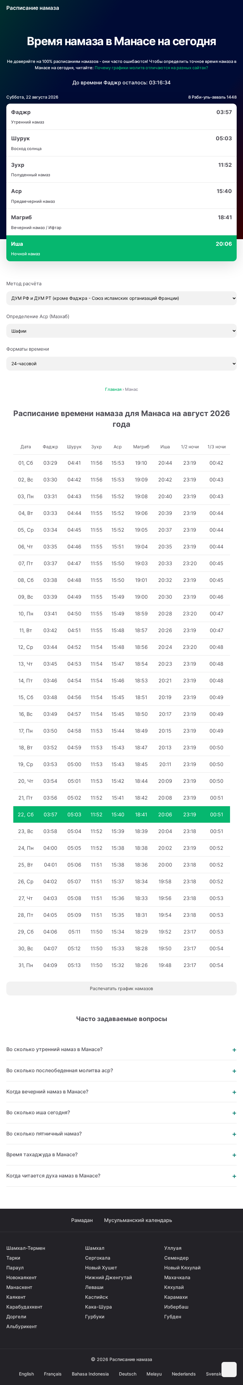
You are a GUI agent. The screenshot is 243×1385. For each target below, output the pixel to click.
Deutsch (127, 1373)
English (26, 1373)
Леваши (94, 1287)
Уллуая (173, 1248)
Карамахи (176, 1297)
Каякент (16, 1297)
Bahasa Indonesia (90, 1373)
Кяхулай (174, 1287)
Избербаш (176, 1307)
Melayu (154, 1373)
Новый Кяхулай (182, 1268)
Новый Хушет (101, 1268)
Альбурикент (21, 1326)
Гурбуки (94, 1317)
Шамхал (94, 1248)
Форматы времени (27, 349)
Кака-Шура (98, 1307)
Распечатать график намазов (121, 988)
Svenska (215, 1373)
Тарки (13, 1258)
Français (53, 1373)
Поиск (231, 8)
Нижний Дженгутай (108, 1277)
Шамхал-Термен (25, 1248)
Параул (15, 1268)
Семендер (176, 1258)
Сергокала (97, 1258)
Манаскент (19, 1287)
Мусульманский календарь (138, 1220)
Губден (172, 1317)
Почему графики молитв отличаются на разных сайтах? (151, 67)
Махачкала (177, 1277)
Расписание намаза (32, 8)
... (202, 8)
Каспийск (96, 1297)
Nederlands (184, 1373)
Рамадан (82, 1220)
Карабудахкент (24, 1307)
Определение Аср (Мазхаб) (37, 316)
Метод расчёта (23, 284)
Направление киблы (216, 8)
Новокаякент (21, 1277)
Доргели (16, 1317)
